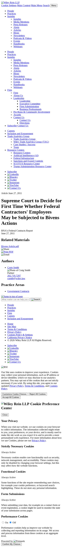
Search (46, 5)
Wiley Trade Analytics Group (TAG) (31, 141)
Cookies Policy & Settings (20, 334)
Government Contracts (18, 291)
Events (16, 41)
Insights (11, 16)
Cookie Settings (9, 5)
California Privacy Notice (19, 337)
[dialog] (31, 385)
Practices (11, 13)
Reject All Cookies (38, 394)
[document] (31, 474)
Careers (11, 131)
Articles (17, 30)
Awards (17, 114)
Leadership (18, 98)
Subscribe (12, 125)
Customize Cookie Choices (14, 394)
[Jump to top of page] (12, 296)
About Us (18, 95)
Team (16, 147)
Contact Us (18, 117)
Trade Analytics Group (18, 136)
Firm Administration (29, 106)
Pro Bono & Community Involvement (31, 112)
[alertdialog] (31, 474)
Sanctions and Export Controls (28, 161)
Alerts (16, 27)
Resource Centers (15, 150)
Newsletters (19, 35)
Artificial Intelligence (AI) (26, 155)
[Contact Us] (14, 188)
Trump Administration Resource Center (32, 166)
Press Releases (20, 24)
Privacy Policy (14, 332)
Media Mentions (21, 22)
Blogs (16, 33)
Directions (25, 123)
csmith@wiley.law (16, 278)
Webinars (17, 46)
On (6, 522)
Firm (9, 90)
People (10, 11)
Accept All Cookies (10, 397)
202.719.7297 (14, 275)
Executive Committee (30, 103)
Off (14, 522)
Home (10, 324)
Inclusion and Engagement (20, 133)
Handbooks (19, 43)
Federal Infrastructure (23, 158)
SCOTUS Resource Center (26, 163)
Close (4, 415)
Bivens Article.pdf (10, 246)
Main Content (23, 5)
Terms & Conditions (17, 329)
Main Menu (36, 5)
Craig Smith (13, 267)
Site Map (11, 326)
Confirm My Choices (11, 544)
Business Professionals (30, 109)
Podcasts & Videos (22, 38)
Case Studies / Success (24, 144)
